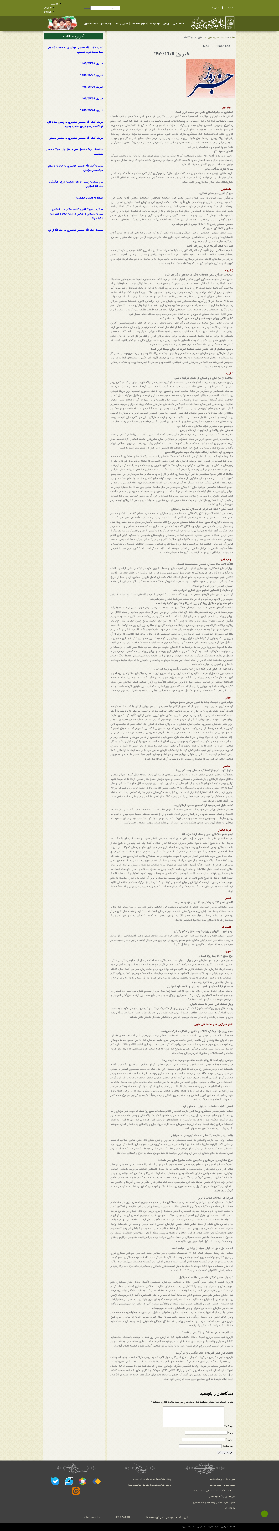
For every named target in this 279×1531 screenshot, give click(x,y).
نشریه (224, 38)
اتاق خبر (167, 23)
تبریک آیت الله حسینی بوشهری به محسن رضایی (76, 138)
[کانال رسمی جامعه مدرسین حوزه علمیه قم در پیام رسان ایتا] (76, 1491)
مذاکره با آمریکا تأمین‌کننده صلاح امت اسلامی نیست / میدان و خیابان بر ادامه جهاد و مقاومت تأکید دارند (76, 213)
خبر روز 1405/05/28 (91, 63)
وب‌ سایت (227, 1446)
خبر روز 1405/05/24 (91, 110)
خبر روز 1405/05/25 (91, 99)
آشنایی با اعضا (121, 23)
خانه (232, 38)
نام (230, 1433)
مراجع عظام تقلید (138, 23)
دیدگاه (228, 1426)
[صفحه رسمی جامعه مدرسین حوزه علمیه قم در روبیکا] (83, 1481)
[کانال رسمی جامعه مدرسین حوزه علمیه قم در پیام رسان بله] (55, 1481)
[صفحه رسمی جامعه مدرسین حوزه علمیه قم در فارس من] (97, 1481)
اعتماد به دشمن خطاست (89, 198)
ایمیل (229, 1439)
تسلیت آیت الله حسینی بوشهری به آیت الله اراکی (75, 230)
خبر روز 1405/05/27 (91, 75)
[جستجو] (87, 8)
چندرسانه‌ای (105, 23)
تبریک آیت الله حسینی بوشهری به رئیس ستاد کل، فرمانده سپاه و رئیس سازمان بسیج (75, 124)
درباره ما (229, 8)
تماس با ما (214, 8)
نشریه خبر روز (211, 38)
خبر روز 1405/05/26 (91, 87)
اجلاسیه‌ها (155, 23)
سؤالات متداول (91, 23)
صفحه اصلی (178, 23)
